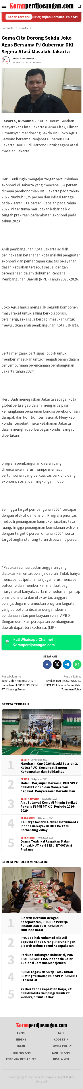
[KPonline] (41, 6)
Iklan (21, 1046)
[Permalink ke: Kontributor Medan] (6, 60)
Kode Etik (61, 1039)
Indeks (21, 1039)
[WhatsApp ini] (77, 664)
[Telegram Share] (67, 664)
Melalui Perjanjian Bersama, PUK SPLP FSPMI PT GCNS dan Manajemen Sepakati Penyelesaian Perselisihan (49, 787)
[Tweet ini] (57, 664)
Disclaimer (61, 1059)
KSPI (61, 1033)
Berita (25, 759)
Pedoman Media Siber (21, 1059)
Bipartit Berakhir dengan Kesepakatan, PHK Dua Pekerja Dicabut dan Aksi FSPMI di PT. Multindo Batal (44, 924)
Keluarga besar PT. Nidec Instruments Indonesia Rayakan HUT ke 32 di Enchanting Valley (49, 826)
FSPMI (21, 1033)
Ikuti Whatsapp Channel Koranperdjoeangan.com (34, 642)
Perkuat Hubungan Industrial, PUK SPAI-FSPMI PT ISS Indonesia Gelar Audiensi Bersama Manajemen (47, 959)
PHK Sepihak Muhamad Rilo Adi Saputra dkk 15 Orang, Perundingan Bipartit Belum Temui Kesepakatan (48, 942)
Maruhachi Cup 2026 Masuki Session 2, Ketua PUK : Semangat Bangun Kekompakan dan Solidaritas (49, 768)
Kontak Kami (61, 1053)
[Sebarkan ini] (47, 664)
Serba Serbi (28, 818)
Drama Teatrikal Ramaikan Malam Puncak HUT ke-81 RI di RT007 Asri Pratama (46, 845)
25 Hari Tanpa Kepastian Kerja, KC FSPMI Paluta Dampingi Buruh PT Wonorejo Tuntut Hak (46, 993)
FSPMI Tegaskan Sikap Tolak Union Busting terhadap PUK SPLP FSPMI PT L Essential (49, 976)
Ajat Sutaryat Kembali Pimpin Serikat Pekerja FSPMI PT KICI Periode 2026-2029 (49, 807)
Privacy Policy (61, 1046)
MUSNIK (34, 798)
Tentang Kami (21, 1053)
